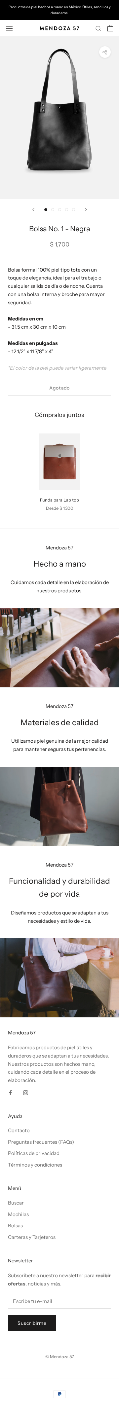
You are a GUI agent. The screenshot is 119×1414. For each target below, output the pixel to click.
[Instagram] (25, 1092)
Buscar (16, 1203)
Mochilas (18, 1214)
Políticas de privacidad (34, 1153)
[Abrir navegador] (9, 28)
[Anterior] (33, 209)
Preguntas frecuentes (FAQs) (41, 1142)
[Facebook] (10, 1092)
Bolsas (15, 1225)
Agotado (59, 388)
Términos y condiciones (35, 1165)
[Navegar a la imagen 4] (66, 209)
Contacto (19, 1130)
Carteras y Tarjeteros (32, 1237)
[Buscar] (98, 28)
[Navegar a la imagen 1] (45, 209)
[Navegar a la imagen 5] (73, 209)
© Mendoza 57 (59, 1356)
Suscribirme (32, 1323)
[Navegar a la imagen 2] (52, 209)
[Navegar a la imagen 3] (59, 209)
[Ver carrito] (110, 28)
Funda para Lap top (59, 499)
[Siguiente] (86, 209)
